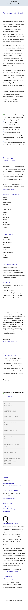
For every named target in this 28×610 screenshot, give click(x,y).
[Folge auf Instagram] (12, 603)
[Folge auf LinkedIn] (15, 603)
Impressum (6, 506)
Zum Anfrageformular (8, 483)
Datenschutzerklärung (9, 509)
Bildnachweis (6, 511)
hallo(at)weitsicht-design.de (13, 485)
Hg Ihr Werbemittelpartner (10, 341)
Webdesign (14, 189)
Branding (5, 189)
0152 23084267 (14, 1)
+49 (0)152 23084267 (9, 498)
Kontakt (9, 380)
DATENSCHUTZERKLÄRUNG (15, 572)
